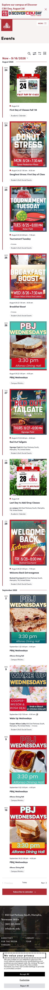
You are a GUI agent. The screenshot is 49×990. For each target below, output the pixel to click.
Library (30, 938)
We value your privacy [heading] (19, 955)
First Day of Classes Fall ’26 (23, 109)
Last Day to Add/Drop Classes (25, 502)
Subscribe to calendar (23, 891)
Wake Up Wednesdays (21, 718)
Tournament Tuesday (20, 238)
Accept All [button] (24, 974)
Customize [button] (24, 979)
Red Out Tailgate (18, 441)
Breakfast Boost (18, 306)
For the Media (9, 941)
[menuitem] (12, 938)
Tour (28, 941)
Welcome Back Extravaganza (24, 572)
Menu (40, 23)
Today (24, 882)
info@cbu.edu (12, 928)
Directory (7, 938)
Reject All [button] (24, 985)
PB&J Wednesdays (19, 377)
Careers (5, 944)
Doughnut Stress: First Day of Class (27, 174)
